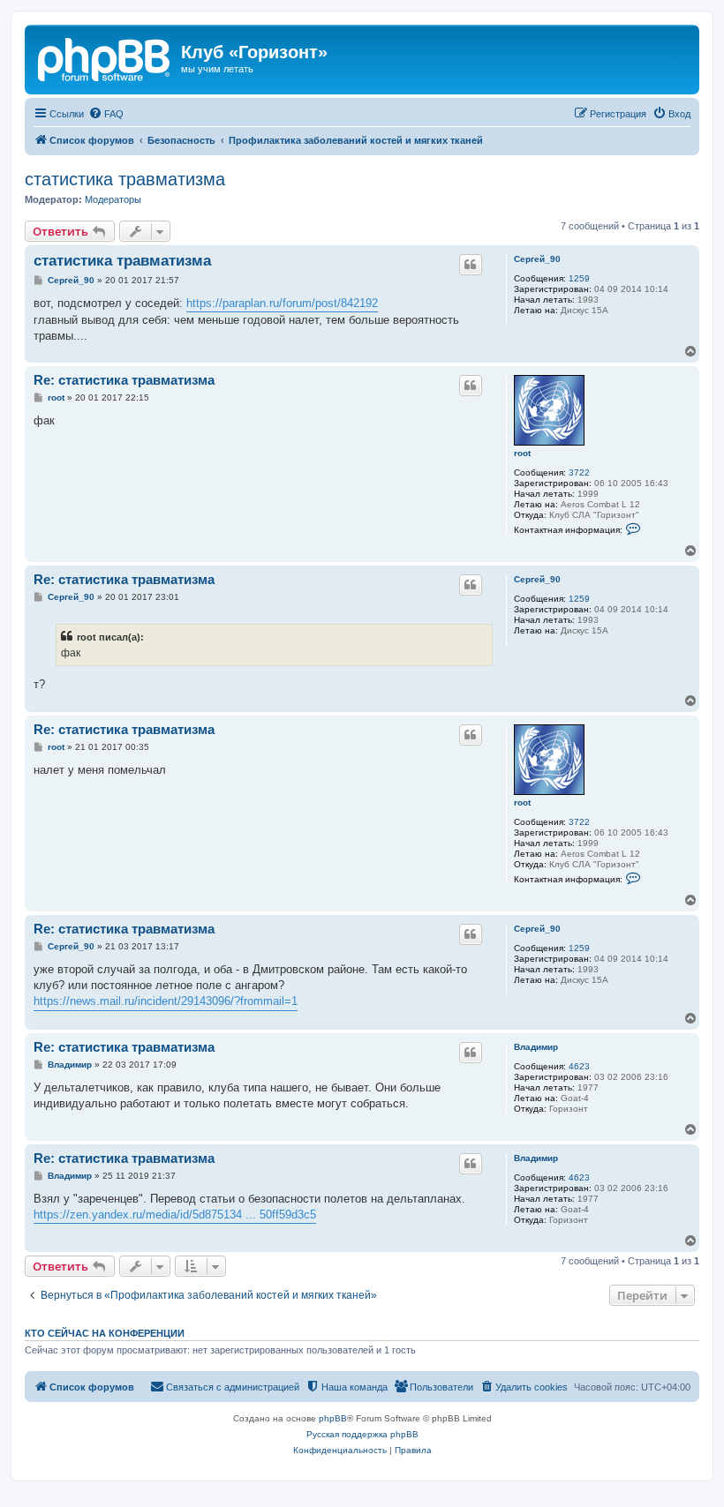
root (522, 453)
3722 (579, 472)
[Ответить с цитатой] (470, 264)
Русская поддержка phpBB (362, 1434)
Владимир (536, 1047)
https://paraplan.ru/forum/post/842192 (282, 303)
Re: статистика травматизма (124, 379)
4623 (579, 1066)
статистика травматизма (125, 179)
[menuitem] (106, 113)
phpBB (333, 1418)
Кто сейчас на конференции (105, 1333)
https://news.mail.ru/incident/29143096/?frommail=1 (166, 1001)
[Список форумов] (105, 57)
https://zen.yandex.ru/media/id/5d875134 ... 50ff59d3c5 (175, 1214)
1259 (579, 278)
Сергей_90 (537, 259)
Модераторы (113, 199)
